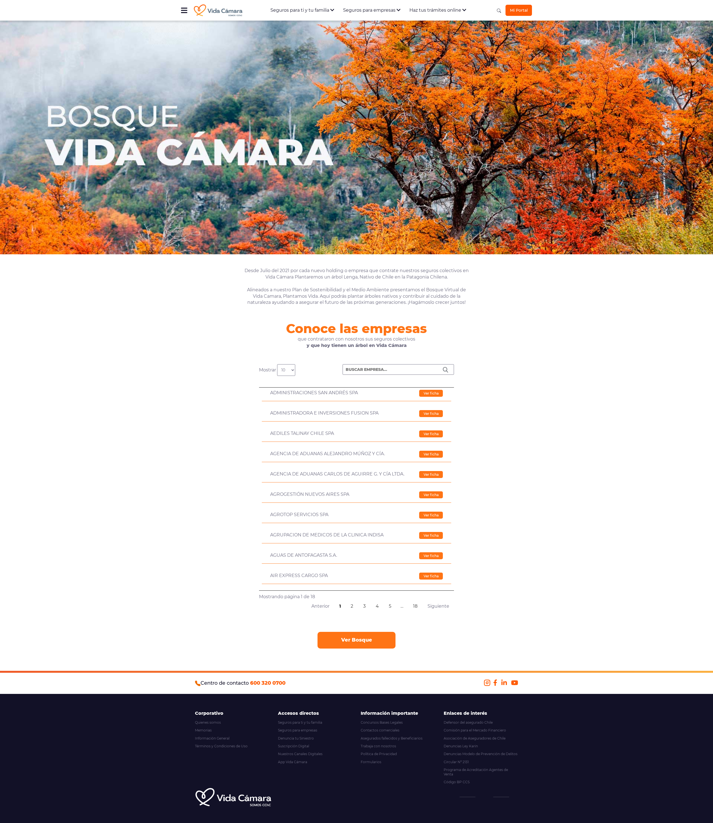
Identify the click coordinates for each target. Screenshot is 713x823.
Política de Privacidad (379, 754)
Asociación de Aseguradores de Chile (475, 738)
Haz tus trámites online (435, 10)
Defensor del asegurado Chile (468, 722)
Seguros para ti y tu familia (300, 10)
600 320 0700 (267, 683)
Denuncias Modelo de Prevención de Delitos (480, 754)
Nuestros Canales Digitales (300, 754)
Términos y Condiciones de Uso (221, 746)
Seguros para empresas (370, 10)
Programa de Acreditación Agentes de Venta (476, 772)
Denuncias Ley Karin (461, 746)
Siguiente (438, 606)
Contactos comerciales (380, 730)
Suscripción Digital (293, 746)
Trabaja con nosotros (378, 746)
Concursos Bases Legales (382, 722)
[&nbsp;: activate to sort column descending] (356, 382)
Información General (212, 738)
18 (415, 606)
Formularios (371, 762)
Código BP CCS (457, 782)
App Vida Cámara (292, 762)
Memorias (203, 730)
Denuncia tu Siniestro (296, 738)
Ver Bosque (356, 640)
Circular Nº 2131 (456, 762)
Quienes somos (208, 722)
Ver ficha (431, 393)
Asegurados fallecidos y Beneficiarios (392, 738)
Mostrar (268, 370)
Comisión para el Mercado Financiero (475, 730)
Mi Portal (519, 10)
